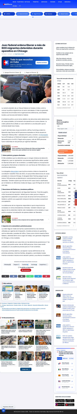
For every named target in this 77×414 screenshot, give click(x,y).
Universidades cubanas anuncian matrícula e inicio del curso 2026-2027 (65, 70)
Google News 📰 (43, 264)
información (44, 135)
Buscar (20, 6)
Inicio (14, 2)
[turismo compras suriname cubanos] (59, 295)
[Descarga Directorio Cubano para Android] (69, 402)
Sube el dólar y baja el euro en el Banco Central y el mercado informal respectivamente (43, 332)
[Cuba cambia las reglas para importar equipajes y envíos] (26, 324)
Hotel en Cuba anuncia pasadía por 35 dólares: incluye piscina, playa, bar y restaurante (8, 363)
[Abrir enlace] (59, 238)
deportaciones (9, 305)
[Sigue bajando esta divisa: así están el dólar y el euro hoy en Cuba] (8, 340)
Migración (30, 305)
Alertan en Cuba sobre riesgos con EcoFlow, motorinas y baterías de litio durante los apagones (25, 363)
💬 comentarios (26, 270)
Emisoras (68, 2)
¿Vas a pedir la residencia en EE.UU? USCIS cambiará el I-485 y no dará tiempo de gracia (68, 260)
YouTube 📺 (34, 264)
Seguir (66, 358)
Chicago (4, 305)
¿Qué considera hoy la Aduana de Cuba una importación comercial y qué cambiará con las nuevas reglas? (65, 48)
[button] (76, 195)
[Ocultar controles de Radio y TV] (76, 191)
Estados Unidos (17, 303)
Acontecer (4, 303)
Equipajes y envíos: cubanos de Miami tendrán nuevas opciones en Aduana (25, 347)
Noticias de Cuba (25, 303)
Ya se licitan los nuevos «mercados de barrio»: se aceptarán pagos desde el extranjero (42, 348)
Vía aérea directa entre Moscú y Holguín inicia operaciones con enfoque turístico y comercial (23, 308)
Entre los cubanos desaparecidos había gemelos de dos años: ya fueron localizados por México (68, 339)
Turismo (52, 2)
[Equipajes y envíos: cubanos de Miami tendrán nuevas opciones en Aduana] (26, 340)
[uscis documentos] (59, 258)
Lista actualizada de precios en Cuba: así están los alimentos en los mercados (20, 310)
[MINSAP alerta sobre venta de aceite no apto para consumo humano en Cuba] (8, 324)
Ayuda (15, 6)
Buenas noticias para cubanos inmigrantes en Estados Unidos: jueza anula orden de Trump (42, 363)
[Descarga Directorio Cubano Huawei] (69, 405)
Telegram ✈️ (16, 264)
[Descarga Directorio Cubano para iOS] (60, 402)
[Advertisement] (38, 30)
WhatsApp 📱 (7, 264)
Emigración (10, 303)
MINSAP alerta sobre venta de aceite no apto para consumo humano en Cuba (8, 331)
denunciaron (15, 171)
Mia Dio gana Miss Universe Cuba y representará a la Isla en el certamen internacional (69, 249)
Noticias (27, 2)
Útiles (60, 2)
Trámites (36, 2)
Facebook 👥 (25, 264)
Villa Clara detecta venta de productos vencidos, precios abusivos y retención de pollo (64, 59)
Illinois (25, 305)
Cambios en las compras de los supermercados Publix (64, 53)
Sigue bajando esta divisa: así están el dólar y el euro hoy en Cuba (8, 347)
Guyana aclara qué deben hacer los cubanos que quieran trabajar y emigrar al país (68, 298)
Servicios (44, 2)
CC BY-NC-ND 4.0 (58, 411)
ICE (22, 305)
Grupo (72, 358)
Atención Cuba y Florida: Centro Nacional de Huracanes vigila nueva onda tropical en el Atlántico (65, 64)
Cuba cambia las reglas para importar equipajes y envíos (25, 331)
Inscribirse (60, 358)
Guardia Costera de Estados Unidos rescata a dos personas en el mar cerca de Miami (69, 270)
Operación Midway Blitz (38, 305)
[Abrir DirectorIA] (3, 410)
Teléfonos (20, 2)
